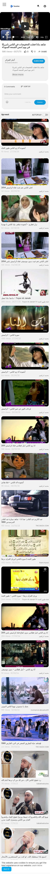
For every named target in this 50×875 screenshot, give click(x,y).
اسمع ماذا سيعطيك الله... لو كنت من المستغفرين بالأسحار (23, 856)
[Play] (3, 37)
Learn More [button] (37, 865)
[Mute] (37, 37)
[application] (25, 26)
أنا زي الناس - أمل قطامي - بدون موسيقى (18, 669)
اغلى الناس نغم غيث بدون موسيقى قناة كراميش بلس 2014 (24, 261)
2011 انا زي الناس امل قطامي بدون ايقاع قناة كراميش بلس (24, 632)
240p (42, 37)
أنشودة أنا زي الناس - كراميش (13, 372)
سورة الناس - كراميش (10, 335)
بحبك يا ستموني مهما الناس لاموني (14, 706)
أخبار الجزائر (10, 60)
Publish (40, 102)
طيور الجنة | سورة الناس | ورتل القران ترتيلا (18, 559)
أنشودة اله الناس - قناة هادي (12, 482)
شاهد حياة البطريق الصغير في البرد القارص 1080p (21, 743)
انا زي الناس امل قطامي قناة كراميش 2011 (18, 445)
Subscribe (38, 61)
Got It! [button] (6, 869)
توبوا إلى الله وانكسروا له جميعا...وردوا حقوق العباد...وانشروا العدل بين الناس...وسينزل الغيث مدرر (24, 818)
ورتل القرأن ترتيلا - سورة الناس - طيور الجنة (19, 596)
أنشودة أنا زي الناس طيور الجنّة (13, 148)
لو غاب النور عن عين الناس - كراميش (16, 408)
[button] (45, 6)
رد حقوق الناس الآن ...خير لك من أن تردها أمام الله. (21, 780)
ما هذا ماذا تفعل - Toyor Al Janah (16, 298)
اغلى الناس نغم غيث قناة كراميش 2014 (17, 187)
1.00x (28, 37)
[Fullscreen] (46, 37)
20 (32, 37)
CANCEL (28, 102)
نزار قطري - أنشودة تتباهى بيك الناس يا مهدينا (19, 224)
